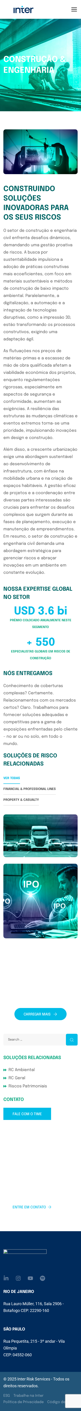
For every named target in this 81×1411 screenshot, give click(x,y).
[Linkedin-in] (6, 1278)
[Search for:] (40, 1039)
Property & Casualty (21, 800)
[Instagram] (18, 1278)
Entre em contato (29, 1207)
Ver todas (11, 778)
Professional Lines (26, 935)
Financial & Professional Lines (29, 789)
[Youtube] (30, 1278)
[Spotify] (42, 1278)
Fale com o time (27, 1114)
